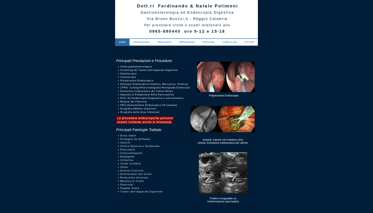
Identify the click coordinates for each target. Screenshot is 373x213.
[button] (164, 42)
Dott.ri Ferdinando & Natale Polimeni (187, 6)
